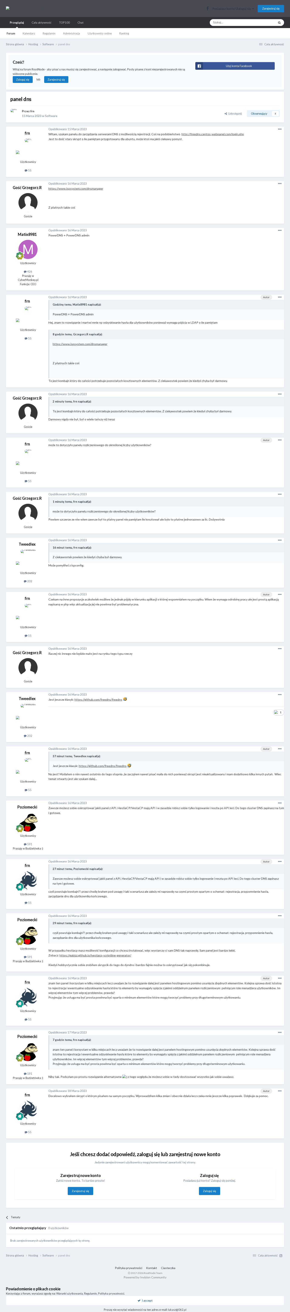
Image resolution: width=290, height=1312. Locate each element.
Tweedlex (27, 544)
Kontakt (151, 1268)
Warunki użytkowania (69, 1293)
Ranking (124, 33)
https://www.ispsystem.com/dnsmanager (75, 188)
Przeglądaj (17, 22)
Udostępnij (234, 113)
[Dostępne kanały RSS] (281, 1256)
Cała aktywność (41, 22)
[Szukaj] (279, 22)
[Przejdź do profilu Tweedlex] (28, 559)
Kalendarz (29, 33)
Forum (11, 33)
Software (51, 116)
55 (29, 170)
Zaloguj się (22, 79)
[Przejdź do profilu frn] (15, 113)
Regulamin (49, 33)
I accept (147, 1300)
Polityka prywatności (128, 1268)
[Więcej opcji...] (280, 129)
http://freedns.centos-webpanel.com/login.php (213, 134)
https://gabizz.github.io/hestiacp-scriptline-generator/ (95, 955)
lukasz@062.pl (177, 1309)
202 (29, 581)
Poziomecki (27, 807)
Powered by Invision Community (145, 1277)
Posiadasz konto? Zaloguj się (232, 8)
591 (29, 844)
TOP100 (64, 22)
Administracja (71, 33)
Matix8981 (27, 234)
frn (32, 111)
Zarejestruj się (271, 8)
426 (29, 271)
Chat (80, 22)
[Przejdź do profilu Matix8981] (28, 249)
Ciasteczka (168, 1268)
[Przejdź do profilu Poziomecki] (28, 822)
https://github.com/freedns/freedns (98, 699)
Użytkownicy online (100, 33)
